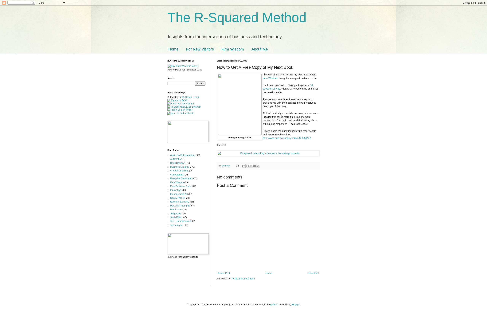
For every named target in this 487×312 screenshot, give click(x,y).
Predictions (176, 209)
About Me (259, 49)
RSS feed (187, 97)
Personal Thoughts (180, 205)
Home (173, 49)
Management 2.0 (179, 194)
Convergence (177, 174)
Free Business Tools (180, 186)
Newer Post (224, 273)
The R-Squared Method (236, 17)
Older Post (313, 273)
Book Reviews (177, 163)
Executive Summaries (181, 178)
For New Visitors (200, 49)
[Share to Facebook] (254, 166)
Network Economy (179, 201)
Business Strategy (179, 167)
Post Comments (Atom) (243, 278)
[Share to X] (251, 166)
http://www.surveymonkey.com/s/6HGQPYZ (287, 138)
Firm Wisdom (232, 49)
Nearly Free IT (177, 198)
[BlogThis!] (247, 166)
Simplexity (175, 213)
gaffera (274, 304)
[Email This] (244, 166)
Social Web (176, 217)
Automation (176, 159)
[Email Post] (237, 166)
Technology (176, 225)
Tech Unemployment (181, 221)
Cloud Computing (179, 170)
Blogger (296, 304)
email (196, 97)
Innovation (175, 190)
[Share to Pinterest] (258, 166)
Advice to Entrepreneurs (182, 155)
